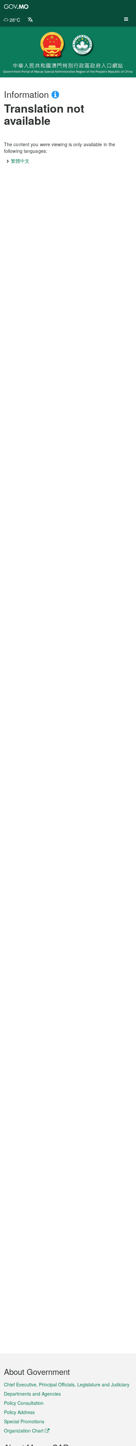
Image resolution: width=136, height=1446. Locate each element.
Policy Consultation (24, 1403)
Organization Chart (24, 1430)
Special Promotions (24, 1421)
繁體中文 (20, 160)
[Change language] (30, 19)
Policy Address (19, 1412)
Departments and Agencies (32, 1393)
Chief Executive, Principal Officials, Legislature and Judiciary (66, 1384)
